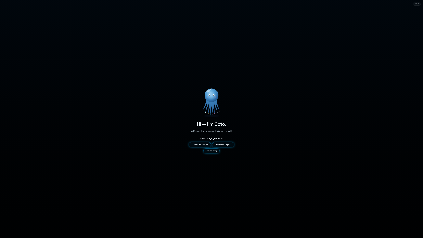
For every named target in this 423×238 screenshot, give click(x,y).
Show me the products (200, 145)
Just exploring (211, 151)
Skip (417, 4)
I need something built (223, 145)
